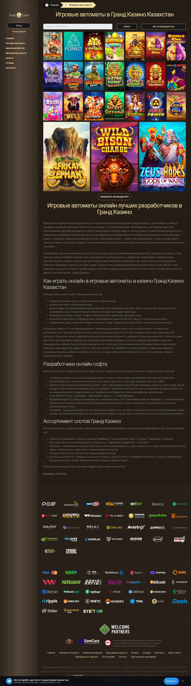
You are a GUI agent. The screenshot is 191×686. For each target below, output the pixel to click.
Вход (19, 25)
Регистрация (19, 31)
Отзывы (10, 63)
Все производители (163, 27)
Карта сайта (174, 652)
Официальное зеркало (86, 656)
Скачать (123, 656)
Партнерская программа (143, 656)
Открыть (171, 681)
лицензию (78, 675)
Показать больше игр (114, 196)
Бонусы (9, 58)
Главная (10, 38)
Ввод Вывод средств (16, 53)
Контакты (11, 68)
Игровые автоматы (15, 43)
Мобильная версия (15, 48)
